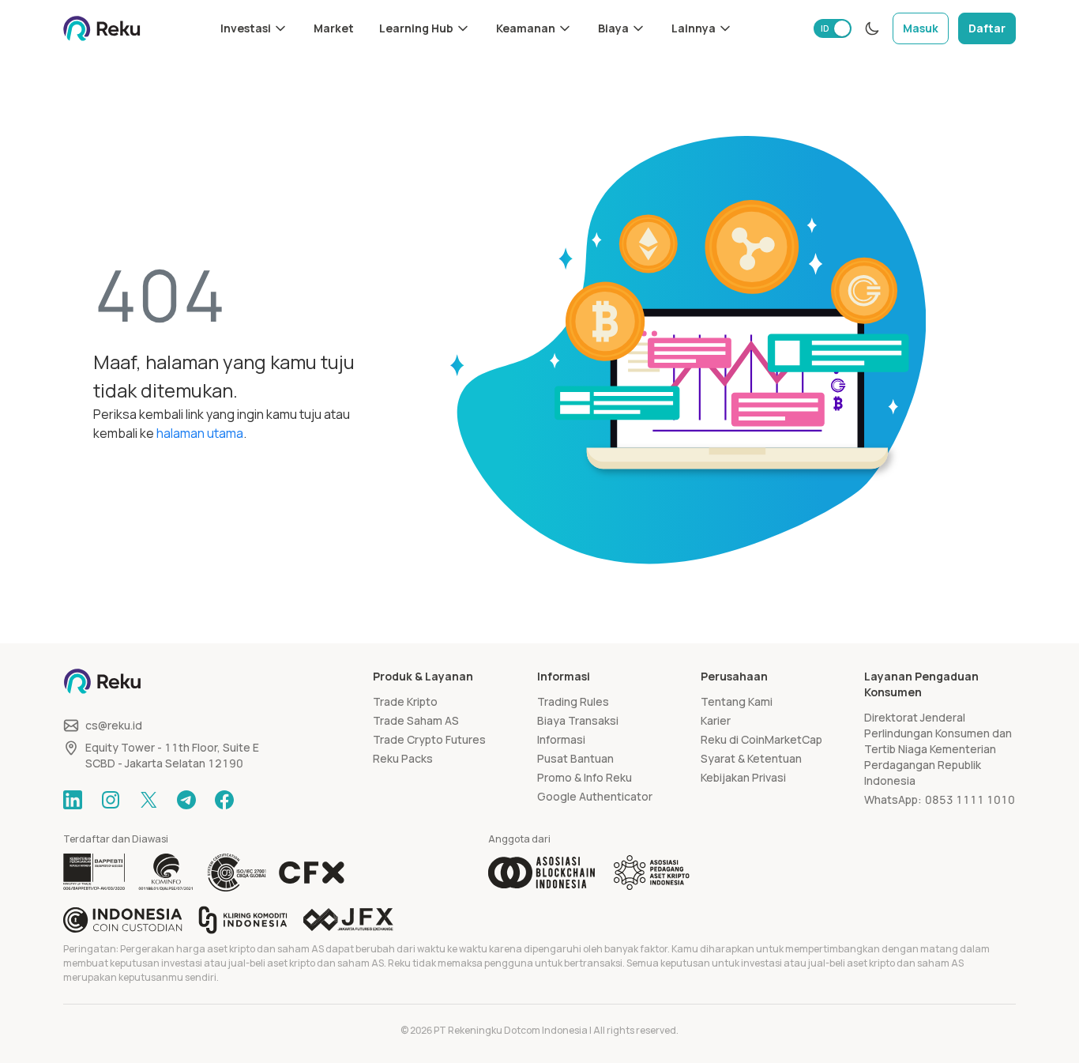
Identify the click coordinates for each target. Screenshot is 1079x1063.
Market (334, 28)
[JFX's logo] (348, 919)
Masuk (920, 28)
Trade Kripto (405, 701)
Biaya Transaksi (577, 720)
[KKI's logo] (243, 920)
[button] (254, 28)
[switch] (833, 28)
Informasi (561, 739)
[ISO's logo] (236, 872)
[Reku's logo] (102, 28)
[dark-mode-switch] (872, 28)
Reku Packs (403, 758)
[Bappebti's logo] (94, 872)
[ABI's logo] (541, 872)
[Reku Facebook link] (224, 799)
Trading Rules (573, 701)
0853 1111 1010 (970, 799)
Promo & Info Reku (584, 777)
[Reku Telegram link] (186, 799)
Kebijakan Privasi (743, 777)
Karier (716, 720)
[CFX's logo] (311, 872)
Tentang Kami (737, 701)
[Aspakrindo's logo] (652, 872)
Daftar (987, 28)
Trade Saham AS (416, 720)
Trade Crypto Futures (429, 739)
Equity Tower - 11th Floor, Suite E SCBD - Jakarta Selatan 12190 (172, 755)
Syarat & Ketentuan (751, 758)
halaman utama (199, 433)
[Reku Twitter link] (148, 799)
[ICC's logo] (122, 920)
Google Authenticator (594, 796)
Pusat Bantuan (575, 758)
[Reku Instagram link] (110, 799)
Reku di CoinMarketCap (761, 739)
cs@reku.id (113, 725)
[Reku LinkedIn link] (72, 799)
